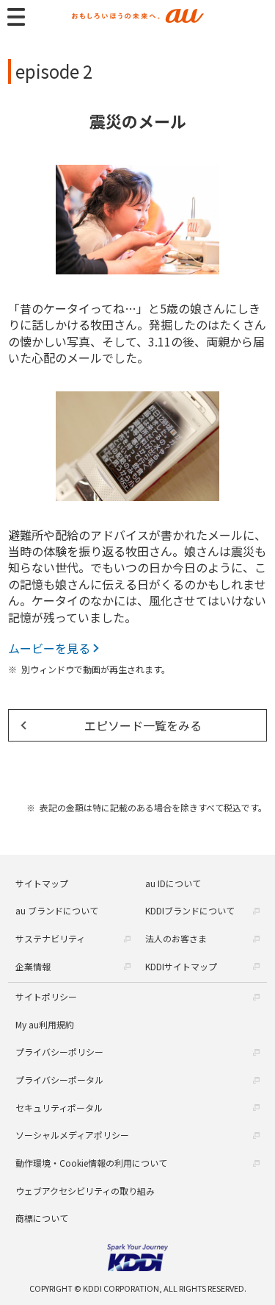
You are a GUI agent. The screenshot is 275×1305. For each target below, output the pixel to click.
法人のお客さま (176, 938)
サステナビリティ (50, 938)
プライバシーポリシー (59, 1051)
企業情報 (33, 966)
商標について (41, 1218)
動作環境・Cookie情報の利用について (91, 1162)
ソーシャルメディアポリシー (72, 1134)
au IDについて (173, 883)
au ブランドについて (56, 910)
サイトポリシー (46, 996)
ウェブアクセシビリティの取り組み (85, 1190)
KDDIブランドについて (190, 910)
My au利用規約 (44, 1024)
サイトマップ (41, 883)
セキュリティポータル (59, 1107)
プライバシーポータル (59, 1079)
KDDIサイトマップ (181, 966)
